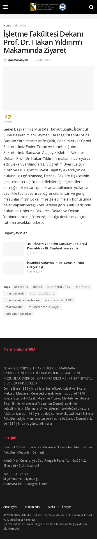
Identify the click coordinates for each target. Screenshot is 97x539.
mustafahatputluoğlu (44, 307)
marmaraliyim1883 (59, 300)
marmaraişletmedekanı (23, 300)
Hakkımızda (32, 507)
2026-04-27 (35, 272)
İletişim (67, 507)
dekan (37, 287)
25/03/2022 (43, 60)
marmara (83, 287)
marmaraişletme (42, 293)
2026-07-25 (35, 253)
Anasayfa (10, 507)
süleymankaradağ (19, 314)
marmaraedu (15, 293)
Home (7, 25)
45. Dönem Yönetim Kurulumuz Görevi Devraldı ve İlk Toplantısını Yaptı (57, 246)
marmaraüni (15, 307)
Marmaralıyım (17, 60)
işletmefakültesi (59, 287)
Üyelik (51, 507)
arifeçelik (21, 287)
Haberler (20, 25)
